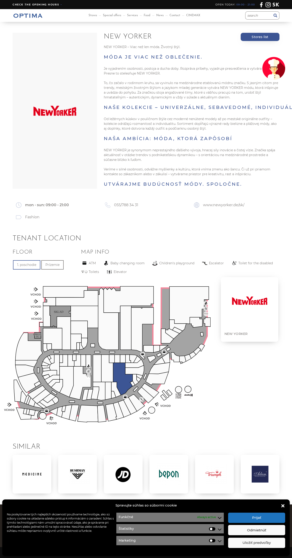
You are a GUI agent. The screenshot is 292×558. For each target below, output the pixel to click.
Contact (174, 15)
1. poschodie (26, 265)
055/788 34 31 (126, 205)
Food (147, 15)
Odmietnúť (256, 530)
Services (132, 15)
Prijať (256, 517)
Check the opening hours (36, 5)
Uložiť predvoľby (256, 542)
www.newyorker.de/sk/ (223, 205)
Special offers (112, 15)
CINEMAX (193, 15)
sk (275, 5)
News (160, 15)
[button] (283, 505)
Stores (93, 15)
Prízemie (52, 265)
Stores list (260, 37)
